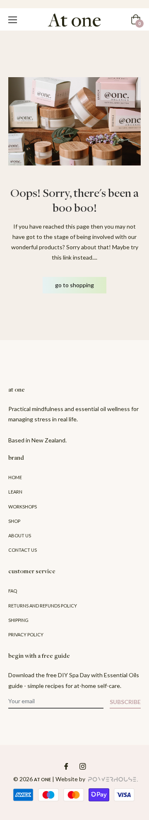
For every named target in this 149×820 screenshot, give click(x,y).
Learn (15, 491)
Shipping (18, 620)
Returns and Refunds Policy (42, 605)
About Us (19, 535)
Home (15, 477)
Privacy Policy (25, 634)
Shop (14, 521)
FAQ (12, 590)
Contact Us (22, 550)
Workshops (22, 506)
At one (42, 779)
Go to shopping (74, 284)
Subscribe (125, 701)
